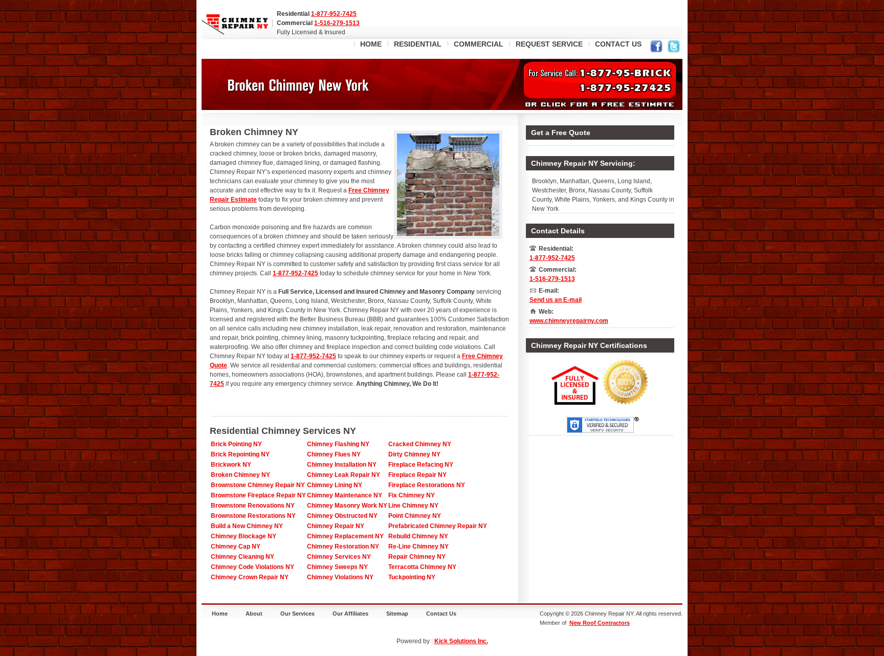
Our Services (297, 613)
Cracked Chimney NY (419, 444)
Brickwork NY (231, 464)
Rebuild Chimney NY (418, 536)
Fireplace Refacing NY (420, 464)
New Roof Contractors (599, 623)
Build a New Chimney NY (247, 526)
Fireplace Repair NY (417, 474)
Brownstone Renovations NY (253, 505)
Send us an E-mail (555, 299)
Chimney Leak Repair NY (343, 474)
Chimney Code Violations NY (252, 567)
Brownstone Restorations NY (253, 515)
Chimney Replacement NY (345, 536)
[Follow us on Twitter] (673, 48)
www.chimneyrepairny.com (568, 320)
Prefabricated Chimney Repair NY (437, 526)
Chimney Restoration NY (343, 546)
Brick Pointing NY (236, 444)
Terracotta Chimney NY (422, 567)
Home (220, 613)
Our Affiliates (350, 613)
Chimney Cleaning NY (242, 556)
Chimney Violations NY (340, 577)
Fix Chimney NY (411, 495)
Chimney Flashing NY (338, 444)
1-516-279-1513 (337, 23)
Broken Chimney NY (240, 474)
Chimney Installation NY (342, 464)
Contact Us (441, 613)
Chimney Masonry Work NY (347, 505)
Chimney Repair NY (335, 526)
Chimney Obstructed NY (342, 515)
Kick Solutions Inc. (461, 641)
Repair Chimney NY (417, 556)
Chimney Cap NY (235, 546)
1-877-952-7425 (334, 13)
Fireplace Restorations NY (426, 485)
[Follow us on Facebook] (656, 48)
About (254, 613)
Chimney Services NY (339, 556)
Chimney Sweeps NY (337, 567)
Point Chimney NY (414, 515)
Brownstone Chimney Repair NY (258, 485)
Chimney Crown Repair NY (250, 577)
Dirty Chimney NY (414, 454)
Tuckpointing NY (411, 577)
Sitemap (397, 613)
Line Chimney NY (413, 505)
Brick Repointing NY (240, 454)
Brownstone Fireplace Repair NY (258, 495)
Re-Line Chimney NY (418, 546)
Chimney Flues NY (334, 454)
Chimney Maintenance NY (344, 495)
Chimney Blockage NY (243, 536)
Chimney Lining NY (334, 485)
